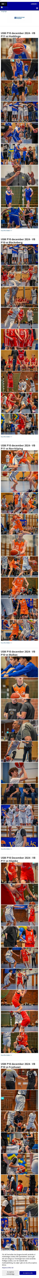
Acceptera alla (28, 1273)
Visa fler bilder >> (6, 230)
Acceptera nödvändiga (10, 1273)
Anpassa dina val (7, 1268)
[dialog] (19, 1264)
